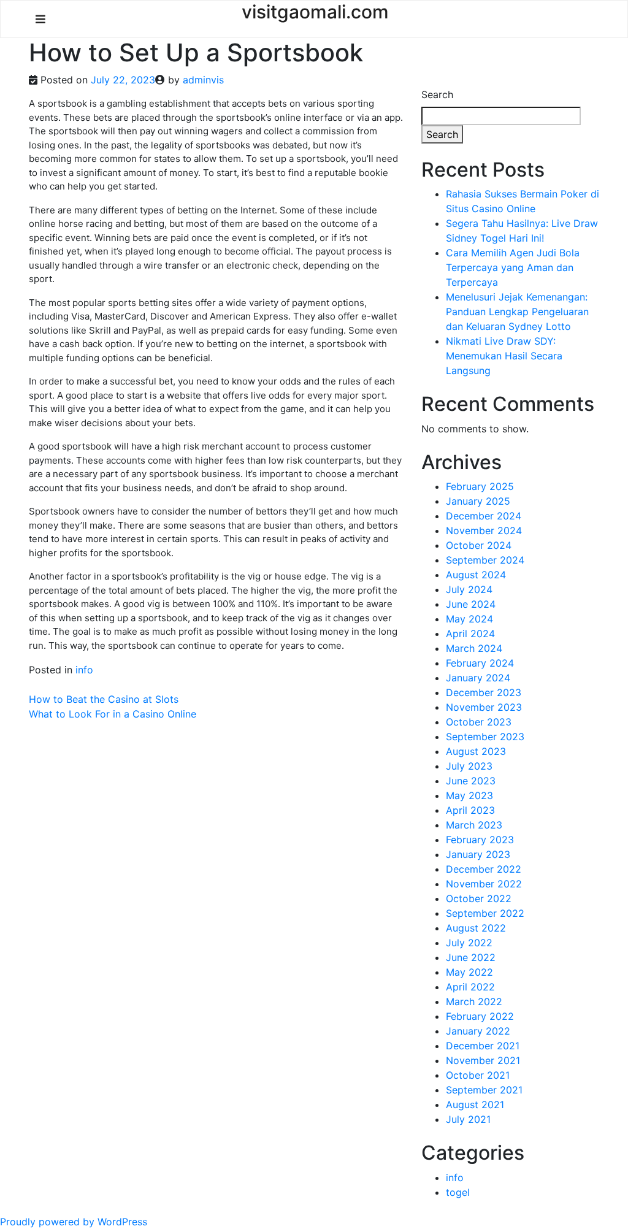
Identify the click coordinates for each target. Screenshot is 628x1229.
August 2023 (476, 751)
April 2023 (470, 810)
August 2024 (476, 575)
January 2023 (478, 854)
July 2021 (468, 1119)
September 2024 (485, 560)
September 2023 (485, 736)
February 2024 (480, 663)
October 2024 (478, 545)
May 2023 (469, 795)
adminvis (203, 80)
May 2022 (469, 972)
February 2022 (480, 1016)
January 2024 (478, 678)
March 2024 (474, 648)
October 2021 (478, 1075)
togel (458, 1192)
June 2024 (471, 604)
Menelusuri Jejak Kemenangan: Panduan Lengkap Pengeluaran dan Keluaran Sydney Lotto (517, 311)
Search (437, 94)
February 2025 (480, 486)
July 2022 (469, 942)
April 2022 (470, 987)
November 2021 (483, 1060)
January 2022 (478, 1031)
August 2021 (475, 1104)
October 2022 (478, 898)
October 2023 (478, 722)
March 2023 (474, 825)
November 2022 (484, 884)
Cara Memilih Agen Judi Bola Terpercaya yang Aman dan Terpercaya (513, 267)
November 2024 (484, 530)
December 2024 (483, 516)
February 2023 (480, 839)
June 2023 (471, 781)
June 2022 (471, 957)
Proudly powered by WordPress (73, 1222)
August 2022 (476, 928)
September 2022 (485, 913)
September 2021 (484, 1090)
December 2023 (483, 692)
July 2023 (469, 766)
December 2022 (483, 869)
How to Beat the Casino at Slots (103, 699)
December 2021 (482, 1045)
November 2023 (484, 707)
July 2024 (469, 589)
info (84, 670)
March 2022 (474, 1001)
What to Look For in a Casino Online (112, 714)
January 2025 (478, 501)
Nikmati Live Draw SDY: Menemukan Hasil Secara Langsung (504, 356)
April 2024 (470, 633)
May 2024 (469, 619)
